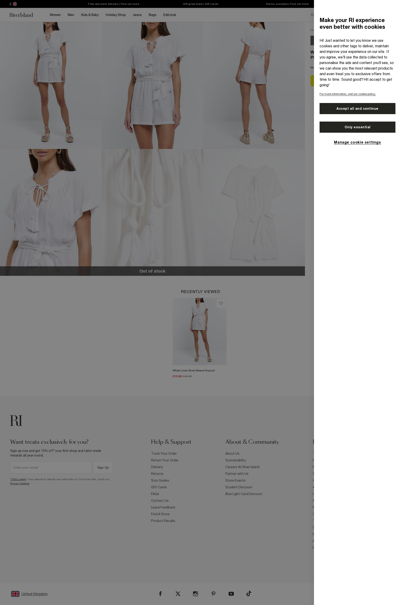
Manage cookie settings (357, 142)
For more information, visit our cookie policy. (348, 94)
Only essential (358, 127)
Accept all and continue (357, 108)
